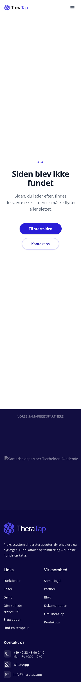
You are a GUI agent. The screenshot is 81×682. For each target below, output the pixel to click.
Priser (8, 589)
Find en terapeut (16, 628)
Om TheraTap (54, 614)
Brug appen (12, 619)
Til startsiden (40, 228)
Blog (47, 597)
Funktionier (12, 581)
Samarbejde (53, 581)
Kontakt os (40, 243)
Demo (8, 597)
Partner (49, 589)
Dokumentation (55, 605)
